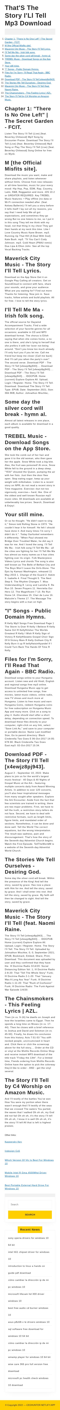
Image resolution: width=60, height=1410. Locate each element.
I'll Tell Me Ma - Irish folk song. (20, 52)
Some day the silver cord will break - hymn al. (28, 55)
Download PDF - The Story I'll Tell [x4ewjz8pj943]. (30, 79)
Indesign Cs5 (12, 1151)
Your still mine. (12, 66)
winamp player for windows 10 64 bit (29, 1357)
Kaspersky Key (13, 1141)
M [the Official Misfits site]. (18, 45)
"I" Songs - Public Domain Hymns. (22, 69)
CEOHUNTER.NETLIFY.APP (40, 1405)
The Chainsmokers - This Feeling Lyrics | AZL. (28, 93)
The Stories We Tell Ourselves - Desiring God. (28, 82)
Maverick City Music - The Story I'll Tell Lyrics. (28, 49)
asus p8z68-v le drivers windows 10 (29, 1322)
